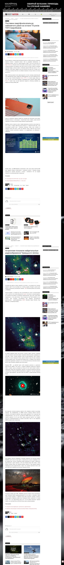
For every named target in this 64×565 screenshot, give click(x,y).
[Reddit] (51, 23)
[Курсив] (11, 204)
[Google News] (57, 23)
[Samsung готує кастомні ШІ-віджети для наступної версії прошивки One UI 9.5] (7, 233)
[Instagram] (53, 23)
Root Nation (7, 18)
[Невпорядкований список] (14, 204)
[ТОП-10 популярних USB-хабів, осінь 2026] (26, 233)
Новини (12, 18)
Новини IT (17, 18)
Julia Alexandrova (10, 51)
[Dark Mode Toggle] (63, 561)
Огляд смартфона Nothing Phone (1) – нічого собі (16, 180)
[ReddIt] (13, 54)
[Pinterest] (11, 54)
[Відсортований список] (12, 204)
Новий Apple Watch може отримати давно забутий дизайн (11, 228)
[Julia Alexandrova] (6, 51)
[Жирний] (10, 204)
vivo (28, 78)
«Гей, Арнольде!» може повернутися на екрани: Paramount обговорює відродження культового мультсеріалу (50, 46)
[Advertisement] (22, 90)
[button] (35, 14)
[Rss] (43, 23)
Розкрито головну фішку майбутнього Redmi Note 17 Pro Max (34, 238)
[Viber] (20, 54)
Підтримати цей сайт (50, 102)
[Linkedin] (50, 23)
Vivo (21, 185)
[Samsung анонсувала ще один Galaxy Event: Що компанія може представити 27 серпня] (7, 238)
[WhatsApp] (18, 54)
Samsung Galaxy (16, 185)
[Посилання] (17, 204)
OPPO (25, 78)
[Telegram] (15, 54)
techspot (11, 184)
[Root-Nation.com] (11, 14)
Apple (6, 64)
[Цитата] (15, 204)
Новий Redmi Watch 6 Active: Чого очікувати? (31, 227)
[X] (9, 54)
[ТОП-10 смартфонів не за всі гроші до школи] (44, 96)
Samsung (10, 64)
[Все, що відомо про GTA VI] (44, 77)
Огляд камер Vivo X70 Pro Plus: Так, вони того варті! (16, 178)
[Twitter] (45, 23)
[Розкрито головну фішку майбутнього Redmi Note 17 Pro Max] (26, 238)
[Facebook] (6, 54)
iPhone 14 (7, 80)
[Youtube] (56, 23)
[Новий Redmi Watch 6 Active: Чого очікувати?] (32, 221)
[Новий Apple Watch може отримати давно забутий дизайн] (13, 221)
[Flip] (22, 54)
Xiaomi (22, 78)
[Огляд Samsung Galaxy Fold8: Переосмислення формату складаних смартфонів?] (44, 90)
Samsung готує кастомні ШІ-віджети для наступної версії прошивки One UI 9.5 (16, 233)
